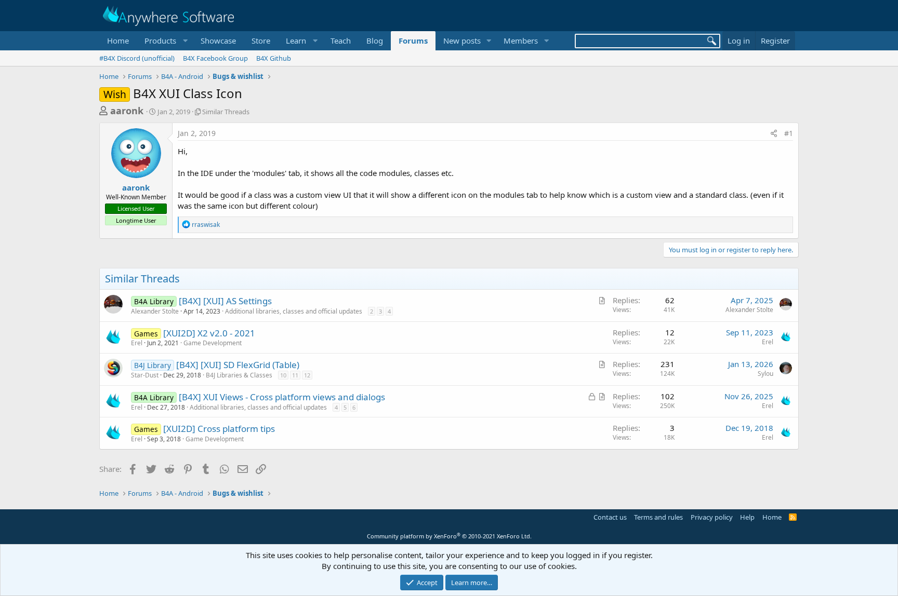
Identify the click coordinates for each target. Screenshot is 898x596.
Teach (341, 40)
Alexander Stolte (155, 311)
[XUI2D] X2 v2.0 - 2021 (209, 333)
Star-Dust (145, 375)
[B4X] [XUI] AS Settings (225, 301)
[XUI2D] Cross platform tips (219, 429)
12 (307, 375)
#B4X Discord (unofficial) (137, 58)
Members (521, 40)
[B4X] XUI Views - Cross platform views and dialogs (282, 397)
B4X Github (273, 58)
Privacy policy (712, 517)
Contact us (610, 517)
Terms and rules (658, 517)
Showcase (218, 40)
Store (261, 40)
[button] (165, 40)
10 (283, 375)
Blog (374, 40)
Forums (413, 40)
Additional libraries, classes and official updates (293, 311)
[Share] (774, 133)
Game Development (212, 342)
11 (295, 375)
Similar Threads (225, 111)
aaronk (126, 110)
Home (118, 40)
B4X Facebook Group (215, 58)
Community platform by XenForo (449, 536)
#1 (788, 133)
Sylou (765, 373)
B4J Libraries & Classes (239, 375)
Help (747, 517)
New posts (462, 40)
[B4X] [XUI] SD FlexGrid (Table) (237, 365)
